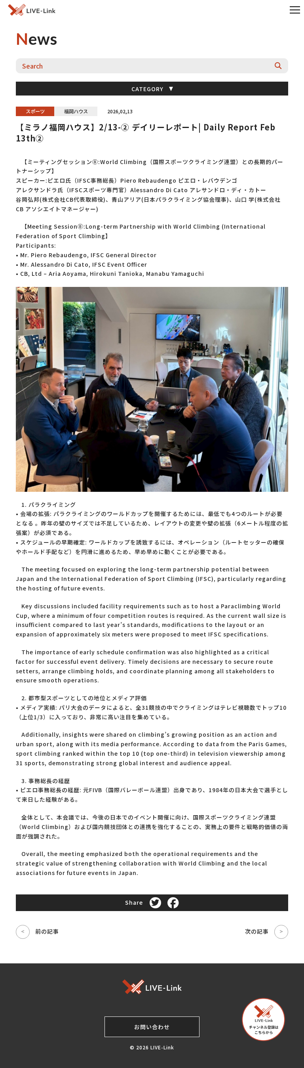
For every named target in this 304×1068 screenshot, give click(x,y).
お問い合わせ (152, 1027)
